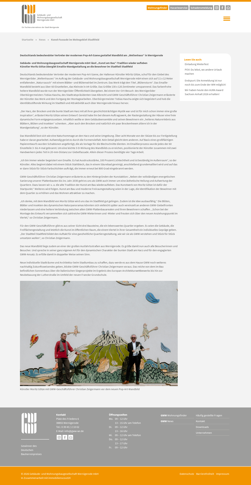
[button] (226, 18)
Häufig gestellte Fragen (209, 415)
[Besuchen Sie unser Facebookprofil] (222, 7)
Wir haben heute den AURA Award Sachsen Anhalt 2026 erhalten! (204, 92)
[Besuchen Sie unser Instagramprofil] (216, 7)
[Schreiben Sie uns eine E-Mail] (228, 7)
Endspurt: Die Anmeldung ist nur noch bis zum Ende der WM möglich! (205, 82)
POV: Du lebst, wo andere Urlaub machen (203, 71)
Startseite (27, 39)
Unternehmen (204, 432)
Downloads (202, 427)
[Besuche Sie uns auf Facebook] (65, 437)
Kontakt (200, 421)
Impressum (222, 473)
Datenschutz (187, 473)
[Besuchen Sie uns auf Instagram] (59, 437)
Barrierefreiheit (205, 473)
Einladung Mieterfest (196, 64)
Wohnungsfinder (174, 415)
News (42, 39)
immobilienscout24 (59, 478)
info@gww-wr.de (74, 431)
